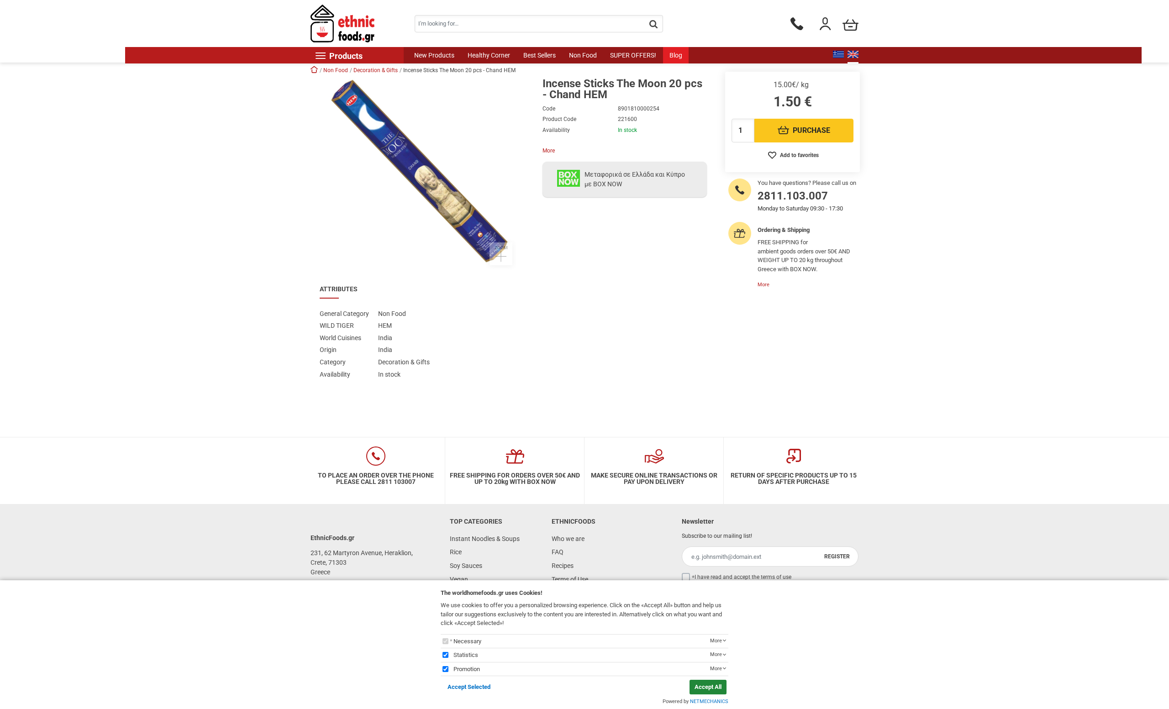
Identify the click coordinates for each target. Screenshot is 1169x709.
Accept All (708, 686)
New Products (434, 55)
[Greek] (838, 55)
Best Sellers (539, 55)
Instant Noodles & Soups (485, 538)
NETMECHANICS (709, 701)
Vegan (459, 579)
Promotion (466, 669)
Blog (675, 55)
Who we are (568, 538)
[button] (422, 171)
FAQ (557, 552)
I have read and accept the (743, 577)
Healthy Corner (489, 55)
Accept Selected (469, 686)
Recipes (563, 565)
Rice (456, 552)
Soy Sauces (466, 565)
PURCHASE (811, 130)
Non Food (583, 55)
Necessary (467, 641)
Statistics (465, 654)
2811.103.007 (793, 195)
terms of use (776, 577)
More (548, 150)
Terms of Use (570, 579)
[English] (853, 55)
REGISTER (837, 556)
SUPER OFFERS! (633, 55)
